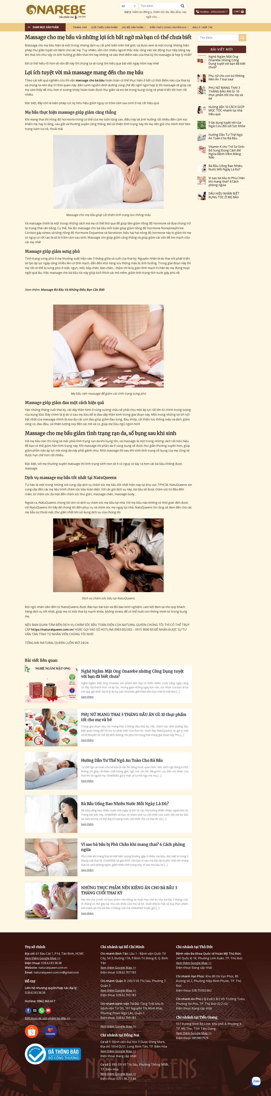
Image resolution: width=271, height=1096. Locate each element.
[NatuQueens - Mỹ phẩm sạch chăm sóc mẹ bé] (65, 11)
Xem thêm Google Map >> (42, 958)
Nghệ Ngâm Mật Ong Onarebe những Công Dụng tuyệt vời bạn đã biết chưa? (132, 674)
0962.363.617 (46, 1001)
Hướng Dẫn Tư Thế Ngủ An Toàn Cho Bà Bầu (122, 760)
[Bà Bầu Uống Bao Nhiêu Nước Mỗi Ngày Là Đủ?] (51, 814)
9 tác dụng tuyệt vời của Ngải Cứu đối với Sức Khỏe (227, 124)
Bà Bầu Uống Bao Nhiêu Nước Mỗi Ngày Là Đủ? (125, 803)
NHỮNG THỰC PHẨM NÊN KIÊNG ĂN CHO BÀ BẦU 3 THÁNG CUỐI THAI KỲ (129, 890)
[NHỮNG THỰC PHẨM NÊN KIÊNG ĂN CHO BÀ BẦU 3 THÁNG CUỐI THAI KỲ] (51, 901)
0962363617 (219, 11)
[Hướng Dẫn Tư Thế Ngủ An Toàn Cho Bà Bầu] (51, 771)
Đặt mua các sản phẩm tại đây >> (47, 1018)
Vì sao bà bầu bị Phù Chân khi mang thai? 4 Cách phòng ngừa (133, 847)
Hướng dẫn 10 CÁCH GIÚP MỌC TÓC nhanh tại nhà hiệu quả (226, 110)
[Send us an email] (35, 1011)
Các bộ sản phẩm (132, 27)
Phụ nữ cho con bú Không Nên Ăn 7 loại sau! (226, 77)
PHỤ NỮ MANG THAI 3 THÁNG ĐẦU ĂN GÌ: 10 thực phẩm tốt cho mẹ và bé (133, 717)
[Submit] (242, 37)
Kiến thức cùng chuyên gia (168, 27)
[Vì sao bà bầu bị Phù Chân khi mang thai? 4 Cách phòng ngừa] (51, 857)
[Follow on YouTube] (48, 1011)
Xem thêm (87, 697)
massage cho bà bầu (90, 80)
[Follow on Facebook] (28, 1011)
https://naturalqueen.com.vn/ (52, 629)
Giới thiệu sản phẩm (104, 27)
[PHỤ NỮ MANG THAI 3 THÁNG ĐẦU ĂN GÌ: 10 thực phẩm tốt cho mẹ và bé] (51, 727)
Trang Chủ (80, 27)
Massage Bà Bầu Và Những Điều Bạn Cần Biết (72, 290)
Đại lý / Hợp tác (203, 27)
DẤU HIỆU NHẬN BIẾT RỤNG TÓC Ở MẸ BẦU (224, 195)
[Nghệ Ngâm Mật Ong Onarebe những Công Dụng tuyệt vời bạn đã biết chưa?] (51, 684)
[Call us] (42, 1011)
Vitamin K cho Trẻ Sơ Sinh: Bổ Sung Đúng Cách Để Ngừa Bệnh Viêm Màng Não (227, 152)
